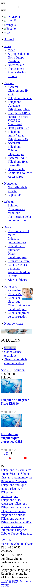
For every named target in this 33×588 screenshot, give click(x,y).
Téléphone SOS (18, 139)
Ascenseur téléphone (14, 503)
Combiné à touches (20, 173)
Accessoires (15, 176)
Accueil (9, 39)
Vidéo (11, 50)
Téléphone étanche (20, 98)
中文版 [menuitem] (11, 21)
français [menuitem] (11, 25)
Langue (3, 10)
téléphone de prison (13, 511)
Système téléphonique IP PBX (18, 90)
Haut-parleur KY (18, 128)
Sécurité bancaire (19, 261)
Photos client (16, 68)
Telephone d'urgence (14, 481)
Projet (8, 227)
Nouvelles (10, 183)
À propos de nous (19, 53)
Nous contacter (13, 323)
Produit (9, 83)
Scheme (9, 201)
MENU (3, 3)
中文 (25, 462)
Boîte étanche (16, 169)
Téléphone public (19, 109)
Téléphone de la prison (15, 507)
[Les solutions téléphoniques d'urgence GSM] (11, 426)
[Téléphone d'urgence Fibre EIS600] (11, 392)
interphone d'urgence (14, 530)
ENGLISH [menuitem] (13, 17)
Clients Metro (16, 294)
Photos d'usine (17, 72)
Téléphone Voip (14, 526)
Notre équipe (16, 57)
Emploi (12, 76)
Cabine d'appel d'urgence (16, 533)
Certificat (14, 61)
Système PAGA (18, 158)
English (10, 462)
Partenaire (10, 286)
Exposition (14, 195)
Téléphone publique (13, 485)
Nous (7, 46)
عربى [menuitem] (10, 32)
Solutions (14, 205)
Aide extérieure (17, 279)
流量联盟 (11, 581)
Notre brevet (16, 65)
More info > (8, 411)
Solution (19, 370)
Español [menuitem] (11, 28)
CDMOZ (3, 582)
